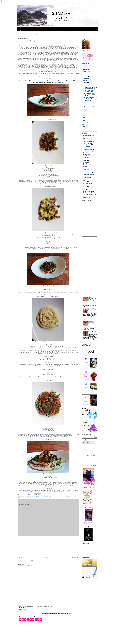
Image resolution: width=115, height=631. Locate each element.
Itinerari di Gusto (87, 171)
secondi (35, 497)
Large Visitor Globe (91, 465)
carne (84, 140)
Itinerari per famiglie (87, 172)
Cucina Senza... (86, 157)
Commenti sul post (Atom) (28, 560)
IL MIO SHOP (26, 27)
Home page (20, 27)
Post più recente (23, 557)
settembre (86, 73)
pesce (84, 188)
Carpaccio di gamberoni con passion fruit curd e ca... (90, 88)
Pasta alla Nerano (88, 100)
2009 (84, 129)
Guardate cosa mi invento (50, 496)
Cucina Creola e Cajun (88, 149)
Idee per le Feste (60, 496)
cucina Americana (87, 144)
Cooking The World (62, 27)
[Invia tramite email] (35, 494)
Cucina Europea (86, 151)
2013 (84, 122)
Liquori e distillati (87, 177)
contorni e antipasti (34, 496)
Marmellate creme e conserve (89, 179)
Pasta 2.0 (85, 186)
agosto (86, 74)
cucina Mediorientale (88, 155)
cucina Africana (86, 143)
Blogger (70, 613)
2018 (84, 113)
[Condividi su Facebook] (38, 494)
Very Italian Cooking (71, 27)
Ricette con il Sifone (87, 191)
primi (84, 189)
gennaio (86, 85)
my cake (85, 181)
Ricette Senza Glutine (88, 192)
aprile (85, 80)
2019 (84, 67)
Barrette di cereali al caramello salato (88, 91)
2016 (84, 117)
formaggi (85, 162)
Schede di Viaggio (79, 27)
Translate (92, 444)
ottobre (86, 71)
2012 (84, 124)
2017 (84, 115)
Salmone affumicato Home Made (92, 298)
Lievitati (85, 175)
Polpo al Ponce (87, 105)
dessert (84, 159)
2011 (84, 126)
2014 (84, 120)
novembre (86, 69)
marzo (85, 82)
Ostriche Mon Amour (87, 183)
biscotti (84, 138)
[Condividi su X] (37, 494)
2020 (84, 66)
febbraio (86, 84)
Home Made (85, 166)
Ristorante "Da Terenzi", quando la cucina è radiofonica (92, 310)
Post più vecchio (73, 557)
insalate (67, 496)
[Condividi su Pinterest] (40, 494)
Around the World (87, 136)
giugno (86, 76)
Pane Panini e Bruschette (88, 184)
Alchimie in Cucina (24, 496)
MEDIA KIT (33, 27)
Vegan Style (85, 197)
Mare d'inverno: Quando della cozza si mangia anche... (89, 94)
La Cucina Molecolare (88, 174)
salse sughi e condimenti (27, 497)
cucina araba (86, 146)
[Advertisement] (48, 546)
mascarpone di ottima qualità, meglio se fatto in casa (50, 341)
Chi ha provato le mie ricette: (23, 30)
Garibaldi (90, 321)
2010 (84, 128)
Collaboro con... (87, 27)
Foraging (41, 496)
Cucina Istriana (86, 154)
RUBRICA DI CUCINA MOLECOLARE (50, 27)
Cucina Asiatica (86, 147)
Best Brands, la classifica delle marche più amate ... (90, 110)
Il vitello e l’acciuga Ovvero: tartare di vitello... (90, 98)
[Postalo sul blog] (36, 494)
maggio (86, 78)
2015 (84, 119)
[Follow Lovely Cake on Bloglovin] (23, 610)
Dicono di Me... (39, 27)
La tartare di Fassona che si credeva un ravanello (90, 102)
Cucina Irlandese (87, 152)
